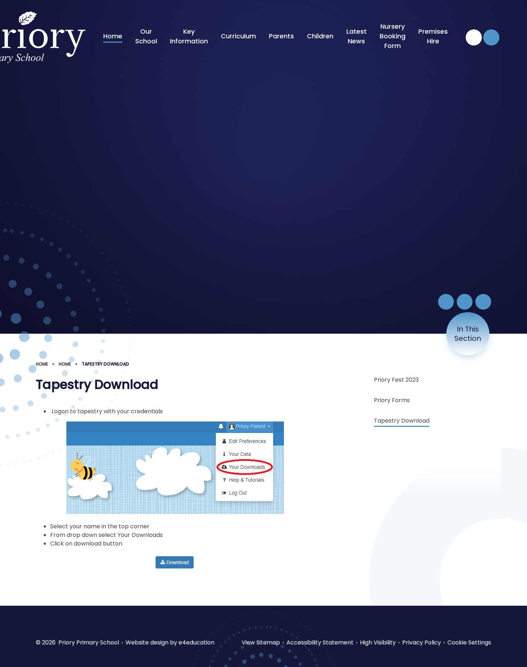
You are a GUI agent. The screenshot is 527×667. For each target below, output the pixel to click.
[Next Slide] (483, 302)
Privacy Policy (421, 642)
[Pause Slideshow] (446, 302)
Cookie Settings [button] (469, 642)
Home (42, 364)
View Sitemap (261, 642)
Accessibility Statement (319, 642)
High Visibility (378, 642)
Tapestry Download (105, 364)
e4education (196, 642)
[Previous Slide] (465, 302)
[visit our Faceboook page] (474, 37)
